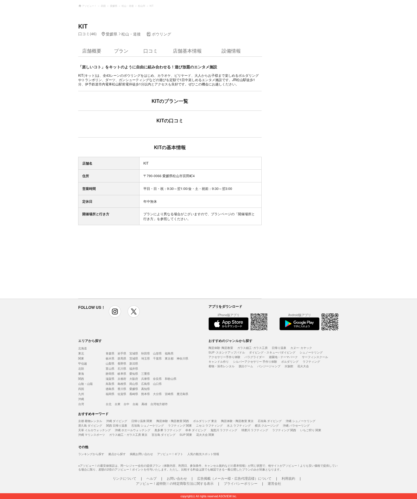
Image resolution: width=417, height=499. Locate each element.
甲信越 (82, 363)
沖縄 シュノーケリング (300, 421)
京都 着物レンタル (90, 421)
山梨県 (110, 363)
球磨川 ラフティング (254, 430)
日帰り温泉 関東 (141, 421)
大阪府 (133, 378)
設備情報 (231, 50)
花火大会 (303, 366)
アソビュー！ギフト (170, 454)
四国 (81, 389)
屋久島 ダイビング (90, 425)
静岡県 (110, 373)
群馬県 (122, 358)
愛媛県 (133, 389)
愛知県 (133, 373)
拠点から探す (117, 454)
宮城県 (133, 353)
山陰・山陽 (85, 383)
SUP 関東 (186, 434)
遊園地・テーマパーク (283, 357)
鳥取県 (110, 383)
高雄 (144, 404)
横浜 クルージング (267, 425)
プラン (121, 50)
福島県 (169, 353)
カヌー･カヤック (301, 348)
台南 (135, 404)
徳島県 (110, 389)
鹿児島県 (182, 394)
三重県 (145, 373)
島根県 (122, 383)
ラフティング (311, 361)
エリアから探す (90, 340)
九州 (81, 394)
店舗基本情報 (187, 50)
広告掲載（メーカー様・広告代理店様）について (234, 478)
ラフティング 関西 (284, 430)
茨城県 (133, 358)
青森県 (110, 353)
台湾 (81, 404)
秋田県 (145, 353)
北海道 (82, 348)
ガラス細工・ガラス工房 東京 (128, 434)
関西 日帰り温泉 (116, 425)
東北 (81, 353)
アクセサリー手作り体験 (224, 357)
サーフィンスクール (315, 357)
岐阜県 (122, 373)
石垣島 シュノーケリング (147, 425)
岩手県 (122, 353)
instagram (115, 311)
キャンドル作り (218, 361)
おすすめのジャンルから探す (230, 340)
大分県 (157, 394)
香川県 (122, 389)
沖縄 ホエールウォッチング (132, 430)
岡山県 (133, 383)
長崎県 (133, 394)
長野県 (122, 363)
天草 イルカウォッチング (94, 430)
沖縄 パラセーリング (296, 425)
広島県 (145, 383)
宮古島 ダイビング (163, 434)
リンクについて (124, 478)
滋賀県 (110, 378)
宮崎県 (169, 394)
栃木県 (110, 358)
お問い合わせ (177, 478)
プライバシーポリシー (240, 483)
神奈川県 (182, 358)
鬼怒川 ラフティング (223, 430)
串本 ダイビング (195, 430)
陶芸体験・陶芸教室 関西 (172, 421)
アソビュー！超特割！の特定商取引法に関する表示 (175, 483)
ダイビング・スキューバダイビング (272, 352)
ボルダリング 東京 (205, 421)
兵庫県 (145, 378)
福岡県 (110, 394)
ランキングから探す (91, 454)
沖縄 (81, 399)
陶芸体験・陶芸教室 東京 (237, 421)
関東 (81, 358)
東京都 (169, 358)
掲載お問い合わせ (141, 454)
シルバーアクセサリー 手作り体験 (255, 361)
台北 (108, 404)
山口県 (157, 383)
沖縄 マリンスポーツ (91, 434)
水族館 (289, 366)
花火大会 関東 (205, 434)
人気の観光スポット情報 (203, 454)
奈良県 (157, 378)
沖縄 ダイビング (116, 421)
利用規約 (288, 478)
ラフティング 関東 (180, 425)
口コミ (150, 50)
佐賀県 (122, 394)
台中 (126, 404)
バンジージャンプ (268, 366)
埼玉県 (145, 358)
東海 (81, 373)
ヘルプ (151, 478)
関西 (81, 378)
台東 (117, 404)
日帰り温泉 (279, 348)
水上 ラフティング (239, 425)
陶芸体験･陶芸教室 (220, 348)
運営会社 (274, 483)
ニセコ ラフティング (209, 425)
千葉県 (157, 358)
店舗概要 (91, 50)
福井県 (133, 368)
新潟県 (133, 363)
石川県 (122, 368)
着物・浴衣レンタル (221, 366)
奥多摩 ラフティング (167, 430)
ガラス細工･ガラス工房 (252, 348)
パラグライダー (254, 357)
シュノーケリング (311, 352)
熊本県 (145, 394)
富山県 (110, 368)
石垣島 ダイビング (270, 421)
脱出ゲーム (246, 366)
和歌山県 (170, 378)
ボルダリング (290, 361)
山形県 (157, 353)
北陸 (81, 368)
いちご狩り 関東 (310, 430)
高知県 (145, 389)
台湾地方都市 (159, 404)
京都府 (122, 378)
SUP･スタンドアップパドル (226, 352)
